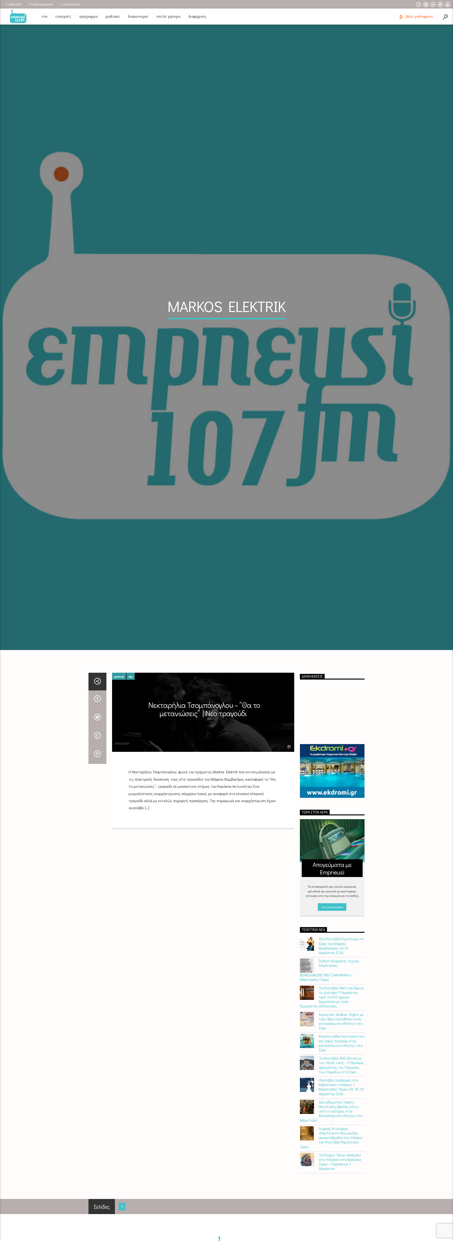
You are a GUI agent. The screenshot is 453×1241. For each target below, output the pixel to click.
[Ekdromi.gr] (332, 816)
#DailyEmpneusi (42, 4)
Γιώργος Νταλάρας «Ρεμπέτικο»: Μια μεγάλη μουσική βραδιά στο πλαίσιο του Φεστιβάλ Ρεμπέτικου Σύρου (331, 1182)
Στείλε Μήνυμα (168, 16)
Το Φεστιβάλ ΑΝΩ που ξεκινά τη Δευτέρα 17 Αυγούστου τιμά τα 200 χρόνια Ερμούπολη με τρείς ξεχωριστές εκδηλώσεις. (332, 1042)
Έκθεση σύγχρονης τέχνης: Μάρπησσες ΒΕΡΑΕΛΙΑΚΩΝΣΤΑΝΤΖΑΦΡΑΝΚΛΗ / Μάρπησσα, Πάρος (330, 1015)
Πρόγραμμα (88, 16)
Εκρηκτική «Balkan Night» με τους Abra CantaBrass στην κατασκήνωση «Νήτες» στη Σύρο (341, 1066)
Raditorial (14, 4)
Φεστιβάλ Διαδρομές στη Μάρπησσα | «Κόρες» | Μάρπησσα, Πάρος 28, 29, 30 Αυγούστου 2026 (341, 1132)
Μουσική (119, 722)
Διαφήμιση (197, 16)
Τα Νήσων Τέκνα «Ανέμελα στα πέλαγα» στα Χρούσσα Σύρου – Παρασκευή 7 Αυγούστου (340, 1207)
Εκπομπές (63, 16)
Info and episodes (332, 952)
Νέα (44, 16)
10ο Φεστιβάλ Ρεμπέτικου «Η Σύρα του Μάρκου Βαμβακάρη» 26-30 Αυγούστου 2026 (341, 991)
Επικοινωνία (71, 4)
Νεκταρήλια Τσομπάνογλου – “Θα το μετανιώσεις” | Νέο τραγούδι (204, 754)
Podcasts (113, 16)
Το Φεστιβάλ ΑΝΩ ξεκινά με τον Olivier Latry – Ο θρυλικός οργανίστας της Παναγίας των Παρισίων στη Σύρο (341, 1110)
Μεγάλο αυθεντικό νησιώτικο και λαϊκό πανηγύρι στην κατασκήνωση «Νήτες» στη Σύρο (341, 1088)
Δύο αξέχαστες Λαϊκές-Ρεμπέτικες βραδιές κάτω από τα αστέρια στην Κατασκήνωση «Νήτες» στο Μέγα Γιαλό (331, 1156)
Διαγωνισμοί (138, 16)
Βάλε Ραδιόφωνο (419, 16)
